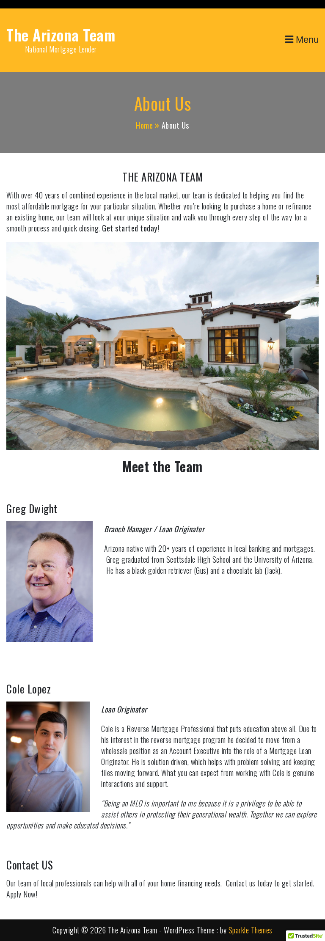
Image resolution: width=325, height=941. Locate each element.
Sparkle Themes (251, 929)
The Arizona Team (60, 34)
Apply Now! (21, 894)
